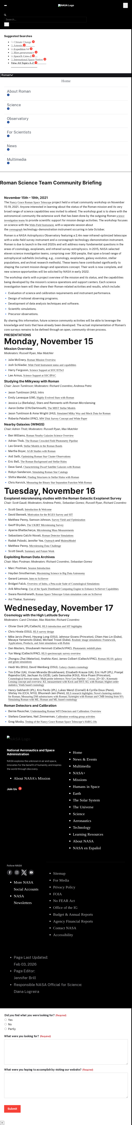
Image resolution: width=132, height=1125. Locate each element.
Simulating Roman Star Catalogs (50, 472)
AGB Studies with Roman (41, 451)
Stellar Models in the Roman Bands (43, 446)
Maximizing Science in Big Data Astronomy (61, 573)
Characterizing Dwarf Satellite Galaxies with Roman (51, 466)
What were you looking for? (27, 1036)
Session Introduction (39, 568)
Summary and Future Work (39, 551)
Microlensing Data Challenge (45, 545)
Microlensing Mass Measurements (55, 530)
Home (66, 81)
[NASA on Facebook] (9, 872)
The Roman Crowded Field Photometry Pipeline (51, 440)
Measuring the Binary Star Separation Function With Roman (59, 482)
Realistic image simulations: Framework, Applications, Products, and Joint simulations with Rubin (62, 641)
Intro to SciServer (38, 578)
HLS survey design (43, 631)
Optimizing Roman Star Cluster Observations (45, 456)
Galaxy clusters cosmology (73, 667)
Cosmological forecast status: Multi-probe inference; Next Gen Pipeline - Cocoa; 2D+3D (56, 678)
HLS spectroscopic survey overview (61, 653)
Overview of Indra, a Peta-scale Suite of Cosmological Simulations (63, 583)
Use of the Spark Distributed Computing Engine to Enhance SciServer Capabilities (74, 588)
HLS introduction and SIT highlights (62, 626)
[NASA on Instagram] (17, 872)
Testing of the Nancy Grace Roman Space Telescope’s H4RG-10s (61, 721)
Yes (10, 1020)
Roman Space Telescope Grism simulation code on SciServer (69, 594)
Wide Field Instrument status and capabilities (52, 365)
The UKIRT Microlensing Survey (45, 525)
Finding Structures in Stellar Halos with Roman (53, 477)
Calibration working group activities (75, 716)
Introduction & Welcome (38, 509)
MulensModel (68, 540)
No (10, 1024)
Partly (12, 1029)
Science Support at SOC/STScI (47, 370)
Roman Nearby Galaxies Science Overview (50, 435)
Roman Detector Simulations (57, 535)
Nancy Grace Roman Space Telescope (30, 202)
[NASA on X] (24, 872)
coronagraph (16, 229)
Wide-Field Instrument (41, 225)
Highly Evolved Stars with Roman (55, 397)
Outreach (49, 540)
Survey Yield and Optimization (68, 519)
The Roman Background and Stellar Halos (43, 461)
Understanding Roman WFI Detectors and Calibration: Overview (65, 711)
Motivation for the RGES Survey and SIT (50, 514)
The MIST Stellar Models (61, 408)
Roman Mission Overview (41, 359)
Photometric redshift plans (87, 648)
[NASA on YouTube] (31, 872)
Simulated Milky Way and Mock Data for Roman (84, 413)
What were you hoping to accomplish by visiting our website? (48, 1069)
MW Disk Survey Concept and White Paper (63, 418)
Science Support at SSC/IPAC (39, 375)
